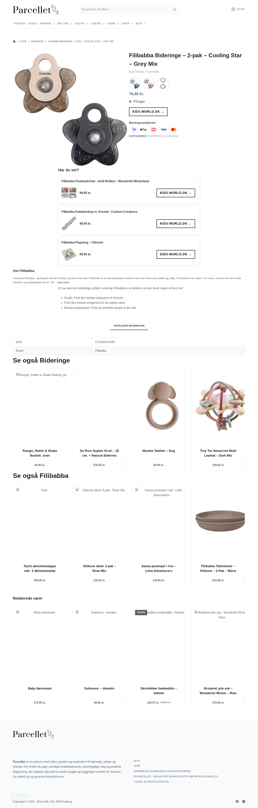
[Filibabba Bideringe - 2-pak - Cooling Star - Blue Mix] (134, 83)
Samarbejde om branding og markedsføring (162, 771)
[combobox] (124, 9)
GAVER (125, 23)
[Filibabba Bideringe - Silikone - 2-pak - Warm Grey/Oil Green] (163, 83)
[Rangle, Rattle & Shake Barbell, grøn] (42, 406)
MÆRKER (45, 23)
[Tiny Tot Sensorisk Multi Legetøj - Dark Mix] (221, 406)
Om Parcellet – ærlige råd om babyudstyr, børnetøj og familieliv (176, 776)
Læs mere (63, 282)
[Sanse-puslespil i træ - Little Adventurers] (161, 521)
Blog (139, 23)
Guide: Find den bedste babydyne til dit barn (93, 297)
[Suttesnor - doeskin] (102, 643)
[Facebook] (237, 801)
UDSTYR (79, 23)
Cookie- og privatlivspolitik (151, 781)
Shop (137, 766)
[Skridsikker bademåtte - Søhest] (161, 643)
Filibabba (152, 71)
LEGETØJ (96, 23)
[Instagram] (243, 801)
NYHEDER (19, 23)
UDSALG (32, 23)
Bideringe (136, 71)
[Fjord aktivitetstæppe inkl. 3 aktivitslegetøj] (42, 521)
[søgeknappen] (174, 9)
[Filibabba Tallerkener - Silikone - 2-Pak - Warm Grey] (221, 521)
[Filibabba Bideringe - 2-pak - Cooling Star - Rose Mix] (148, 83)
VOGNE (111, 23)
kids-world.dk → (148, 111)
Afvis (36, 794)
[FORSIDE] (14, 41)
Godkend (19, 794)
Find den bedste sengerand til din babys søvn (94, 302)
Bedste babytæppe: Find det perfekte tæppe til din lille (100, 307)
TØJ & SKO (63, 23)
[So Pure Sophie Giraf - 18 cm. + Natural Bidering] (102, 406)
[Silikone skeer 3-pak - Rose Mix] (102, 521)
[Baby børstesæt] (42, 643)
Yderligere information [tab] (129, 325)
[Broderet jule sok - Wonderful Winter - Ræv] (221, 643)
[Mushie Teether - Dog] (161, 406)
